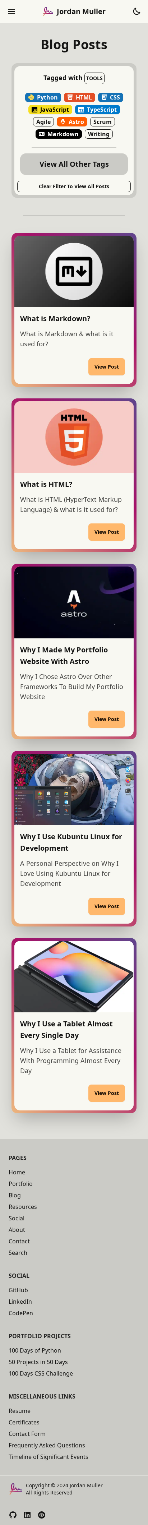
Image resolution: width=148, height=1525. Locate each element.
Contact (19, 1241)
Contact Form (27, 1434)
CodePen (21, 1313)
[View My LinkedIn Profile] (27, 1515)
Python (47, 97)
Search (18, 1253)
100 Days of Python (35, 1350)
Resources (23, 1207)
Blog (15, 1195)
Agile (43, 122)
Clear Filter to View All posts (74, 186)
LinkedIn (20, 1302)
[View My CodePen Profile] (41, 1515)
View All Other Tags (74, 164)
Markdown (63, 134)
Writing (99, 134)
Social (16, 1218)
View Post (106, 366)
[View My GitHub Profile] (13, 1515)
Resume (20, 1411)
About (17, 1230)
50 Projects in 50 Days (38, 1362)
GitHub (18, 1290)
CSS (115, 97)
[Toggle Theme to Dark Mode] (136, 11)
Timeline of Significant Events (48, 1457)
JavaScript (54, 110)
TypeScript (102, 110)
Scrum (102, 122)
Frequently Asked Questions (47, 1445)
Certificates (24, 1422)
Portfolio (21, 1184)
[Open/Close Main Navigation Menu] (11, 11)
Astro (76, 122)
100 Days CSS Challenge (41, 1373)
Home (17, 1172)
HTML (84, 97)
